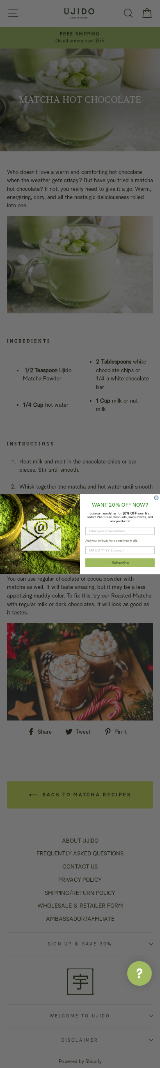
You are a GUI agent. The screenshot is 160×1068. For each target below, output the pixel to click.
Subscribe (120, 562)
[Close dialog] (156, 498)
